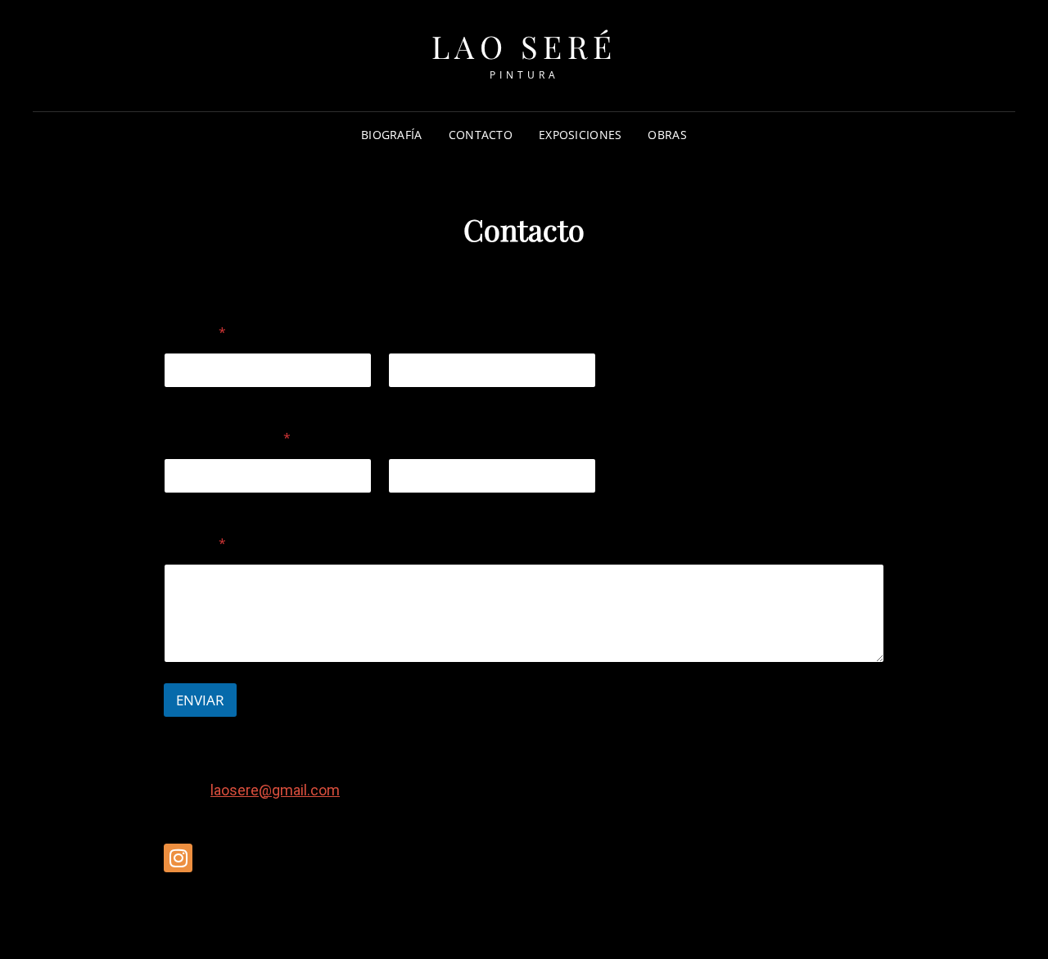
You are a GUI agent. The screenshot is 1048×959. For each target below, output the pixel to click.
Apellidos (413, 399)
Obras (667, 134)
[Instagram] (178, 858)
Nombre (186, 399)
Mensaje (195, 544)
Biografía (391, 134)
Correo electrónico (214, 504)
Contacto (481, 134)
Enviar (200, 700)
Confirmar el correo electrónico (473, 504)
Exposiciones (580, 134)
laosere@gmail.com (275, 790)
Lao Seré (524, 46)
